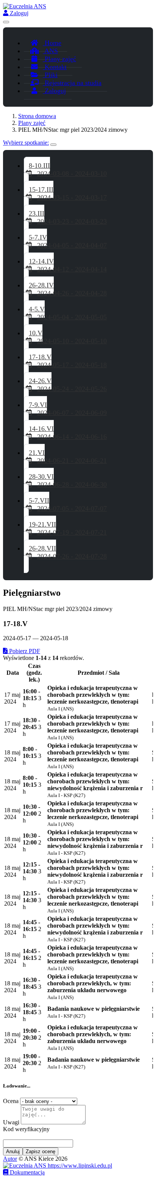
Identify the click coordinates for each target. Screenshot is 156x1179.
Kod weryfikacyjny (26, 1129)
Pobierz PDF (24, 651)
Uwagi (11, 1122)
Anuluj (13, 1151)
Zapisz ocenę (40, 1151)
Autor (10, 1158)
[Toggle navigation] (6, 22)
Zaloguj (18, 13)
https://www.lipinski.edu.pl (79, 1165)
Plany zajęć (31, 123)
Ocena (11, 1101)
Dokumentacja (26, 1172)
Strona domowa (37, 116)
